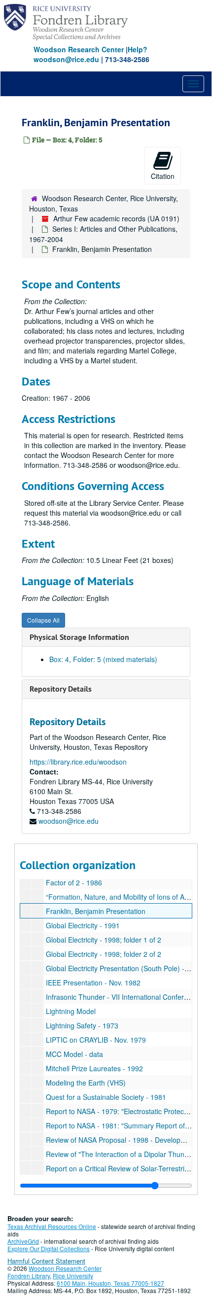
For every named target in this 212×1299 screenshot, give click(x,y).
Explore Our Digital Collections (48, 1248)
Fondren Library (28, 1275)
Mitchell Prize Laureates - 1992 (94, 1068)
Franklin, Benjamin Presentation (95, 911)
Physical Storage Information (79, 637)
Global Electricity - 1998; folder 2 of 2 (103, 954)
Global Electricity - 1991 (83, 925)
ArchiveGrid (23, 1241)
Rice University (73, 1275)
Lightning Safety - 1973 (82, 1025)
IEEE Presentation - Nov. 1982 (93, 982)
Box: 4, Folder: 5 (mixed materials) (103, 659)
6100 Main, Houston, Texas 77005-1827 (110, 1283)
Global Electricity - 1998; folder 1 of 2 (103, 940)
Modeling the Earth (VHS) (86, 1083)
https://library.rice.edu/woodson (78, 762)
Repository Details (61, 689)
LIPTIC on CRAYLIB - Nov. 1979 (96, 1040)
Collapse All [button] (43, 620)
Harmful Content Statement (46, 1260)
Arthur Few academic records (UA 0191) (116, 218)
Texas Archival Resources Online (51, 1226)
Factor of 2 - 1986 (74, 882)
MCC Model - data (74, 1054)
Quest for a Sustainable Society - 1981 (106, 1097)
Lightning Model (71, 1011)
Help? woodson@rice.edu (90, 54)
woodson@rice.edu (68, 821)
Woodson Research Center (79, 49)
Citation (163, 176)
